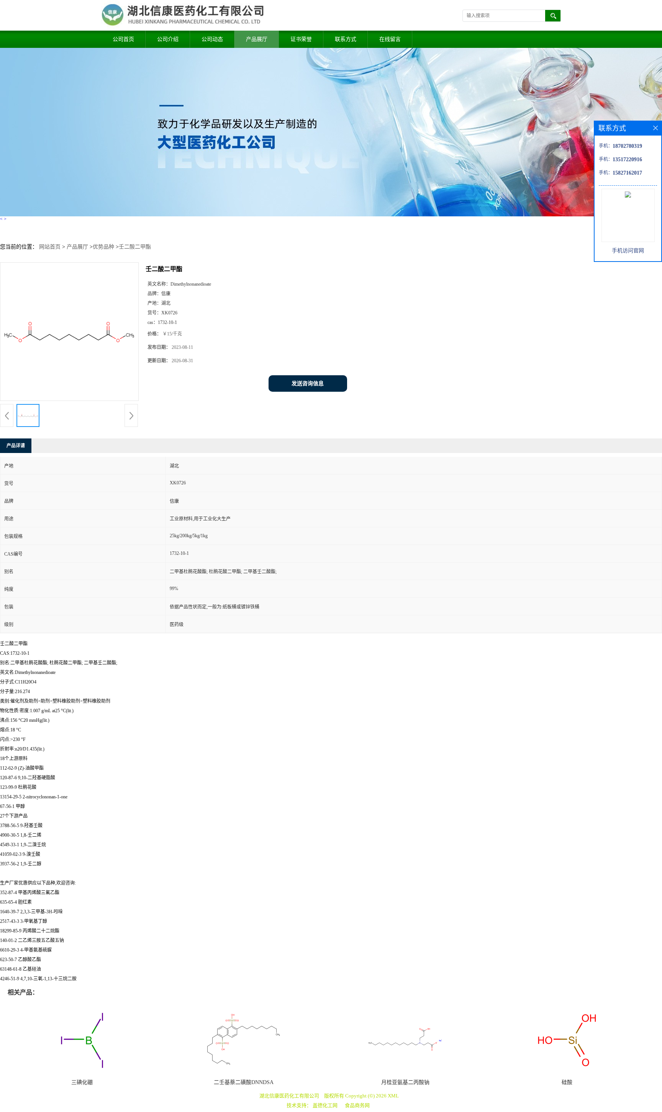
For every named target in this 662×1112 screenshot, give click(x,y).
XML (393, 1096)
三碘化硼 (82, 1082)
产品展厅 (256, 39)
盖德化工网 (325, 1105)
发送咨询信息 (308, 383)
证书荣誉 (301, 39)
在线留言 (390, 39)
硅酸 (567, 1082)
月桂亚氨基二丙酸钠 (405, 1082)
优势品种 (103, 247)
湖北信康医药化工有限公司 (289, 1096)
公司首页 (123, 39)
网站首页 (50, 247)
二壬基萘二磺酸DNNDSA (244, 1082)
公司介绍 (168, 39)
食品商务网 (357, 1105)
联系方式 (345, 39)
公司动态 (212, 39)
